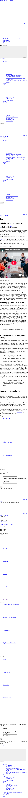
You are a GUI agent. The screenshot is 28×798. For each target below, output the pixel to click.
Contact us (19, 412)
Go (1, 486)
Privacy (5, 747)
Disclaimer (5, 745)
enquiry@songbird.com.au (6, 524)
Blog (10, 226)
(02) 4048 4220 (3, 0)
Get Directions (3, 521)
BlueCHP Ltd (3, 239)
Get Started (5, 136)
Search (1, 45)
